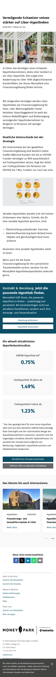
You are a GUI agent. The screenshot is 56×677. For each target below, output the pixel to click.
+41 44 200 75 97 (9, 651)
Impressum (7, 655)
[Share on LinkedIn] (28, 560)
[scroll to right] (54, 538)
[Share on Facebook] (16, 560)
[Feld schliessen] (52, 664)
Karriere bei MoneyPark (13, 580)
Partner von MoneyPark (13, 610)
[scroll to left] (48, 538)
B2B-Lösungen (9, 614)
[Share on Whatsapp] (34, 560)
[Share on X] (22, 560)
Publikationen (9, 597)
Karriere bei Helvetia (12, 584)
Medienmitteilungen (11, 593)
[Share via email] (40, 560)
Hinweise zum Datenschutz (24, 672)
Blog (5, 601)
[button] (28, 320)
